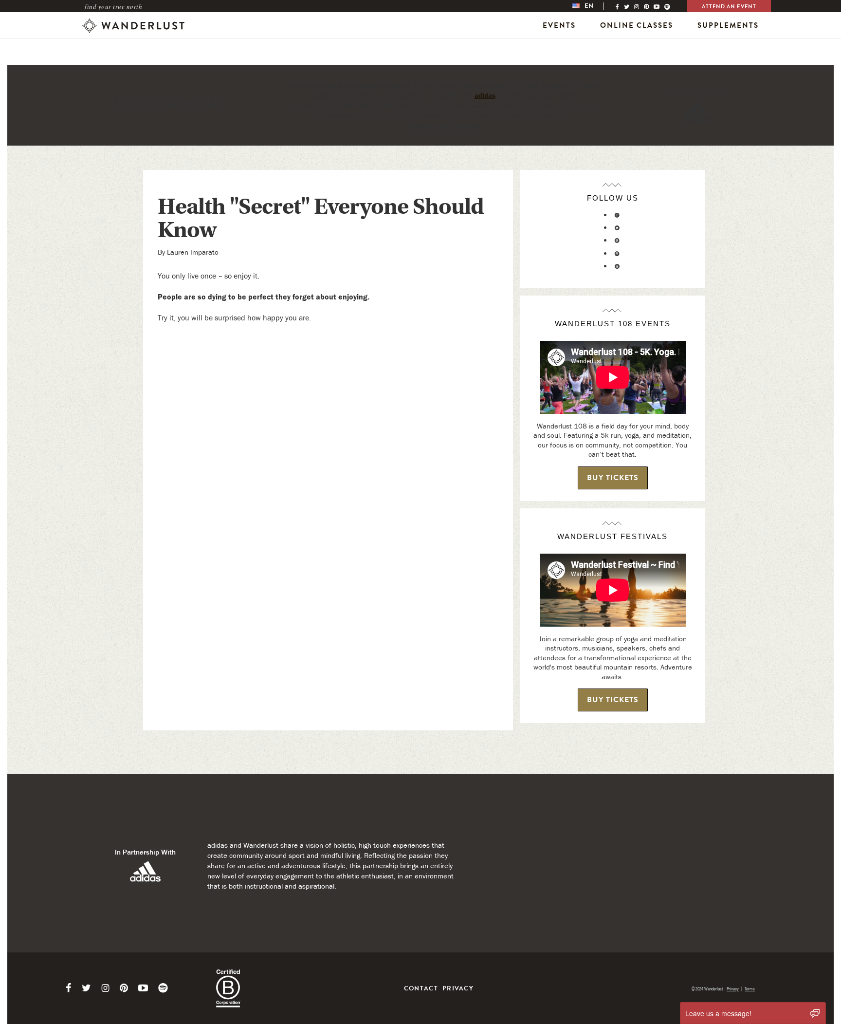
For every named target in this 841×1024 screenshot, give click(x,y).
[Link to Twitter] (86, 988)
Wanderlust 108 (368, 105)
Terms (750, 988)
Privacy (458, 988)
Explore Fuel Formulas (444, 125)
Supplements (728, 25)
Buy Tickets (613, 478)
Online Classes (636, 25)
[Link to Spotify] (163, 988)
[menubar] (592, 6)
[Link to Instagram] (105, 988)
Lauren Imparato (193, 252)
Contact (421, 988)
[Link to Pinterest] (124, 988)
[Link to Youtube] (143, 988)
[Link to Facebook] (69, 988)
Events (559, 25)
